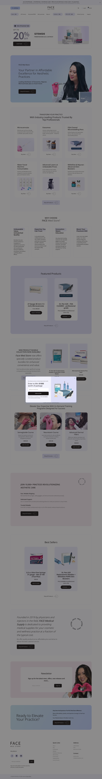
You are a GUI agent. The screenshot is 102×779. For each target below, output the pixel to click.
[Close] (74, 378)
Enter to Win (38, 393)
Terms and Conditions (44, 396)
